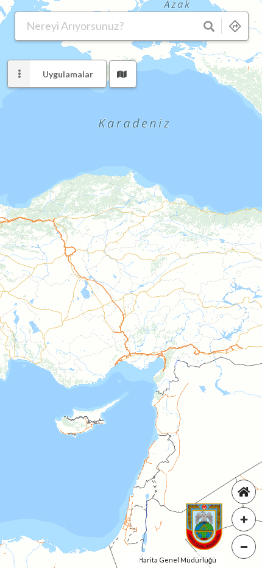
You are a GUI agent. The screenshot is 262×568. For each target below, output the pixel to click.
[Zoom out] (244, 546)
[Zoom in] (244, 519)
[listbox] (57, 74)
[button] (122, 74)
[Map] (131, 284)
